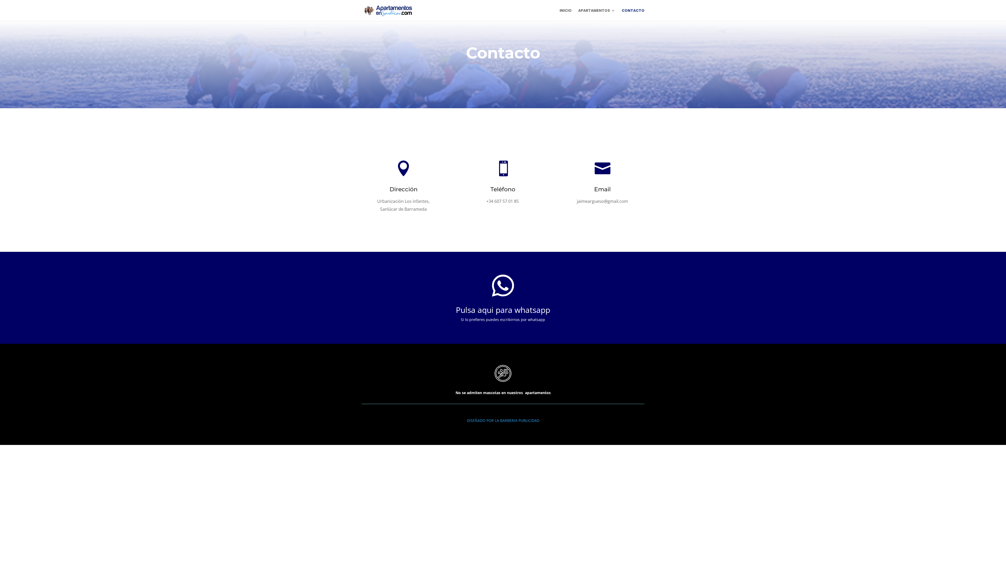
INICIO (566, 11)
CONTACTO (633, 11)
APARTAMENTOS (594, 11)
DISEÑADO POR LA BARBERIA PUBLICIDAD (503, 420)
